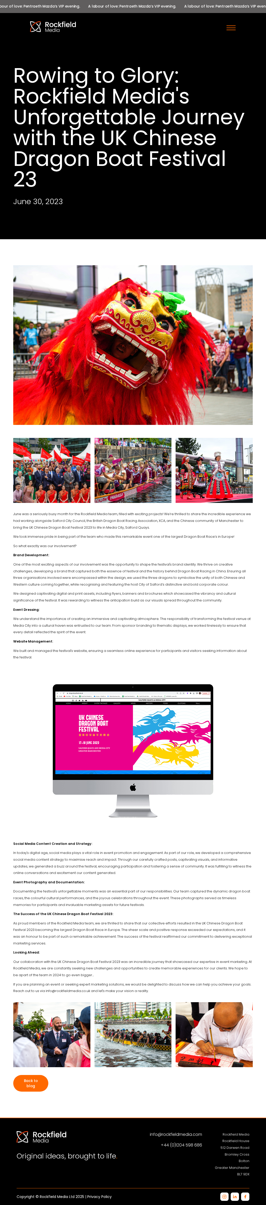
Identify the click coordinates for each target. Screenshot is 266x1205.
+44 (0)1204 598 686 (181, 1145)
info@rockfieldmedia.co (66, 991)
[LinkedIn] (235, 1197)
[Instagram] (224, 1197)
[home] (121, 26)
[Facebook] (245, 1197)
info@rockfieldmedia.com (176, 1134)
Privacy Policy (99, 1196)
